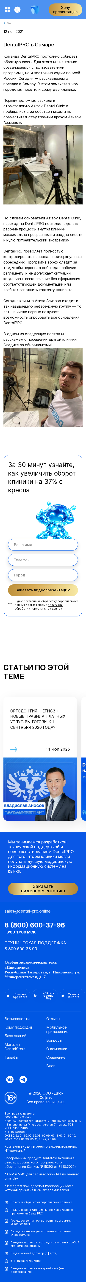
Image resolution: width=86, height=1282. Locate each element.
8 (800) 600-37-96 (35, 925)
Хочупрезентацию (65, 9)
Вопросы (54, 1040)
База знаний (15, 1036)
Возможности (17, 1019)
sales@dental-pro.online (27, 911)
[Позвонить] (17, 9)
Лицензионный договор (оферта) (34, 1253)
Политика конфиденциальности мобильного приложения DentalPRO (42, 1211)
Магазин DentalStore (15, 1046)
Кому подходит (19, 1027)
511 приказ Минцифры (26, 1260)
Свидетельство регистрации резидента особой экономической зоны (45, 1244)
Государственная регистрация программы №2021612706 (41, 1233)
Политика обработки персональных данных (41, 1202)
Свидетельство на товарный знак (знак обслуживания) (38, 1270)
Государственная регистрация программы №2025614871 (41, 1222)
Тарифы (11, 1057)
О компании (56, 1049)
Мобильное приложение (57, 1029)
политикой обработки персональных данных (38, 606)
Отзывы (53, 1019)
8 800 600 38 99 (21, 948)
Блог (50, 1066)
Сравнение (55, 1057)
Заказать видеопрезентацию (43, 590)
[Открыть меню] (7, 9)
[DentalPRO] (35, 10)
